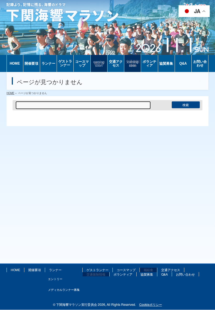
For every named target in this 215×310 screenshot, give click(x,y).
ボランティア (123, 274)
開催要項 (34, 270)
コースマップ (126, 270)
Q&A (164, 274)
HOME (15, 270)
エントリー (55, 279)
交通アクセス (170, 270)
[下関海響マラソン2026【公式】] (107, 50)
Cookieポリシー (150, 304)
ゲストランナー (98, 270)
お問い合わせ (185, 274)
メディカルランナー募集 (64, 289)
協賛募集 (147, 274)
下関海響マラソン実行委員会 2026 (80, 304)
